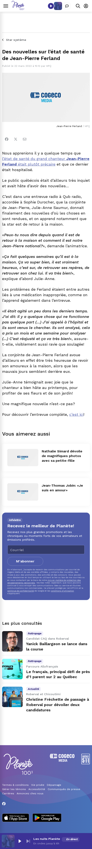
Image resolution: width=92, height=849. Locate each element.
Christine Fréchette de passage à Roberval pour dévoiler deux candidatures (57, 704)
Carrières (8, 793)
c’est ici (76, 414)
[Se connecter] (86, 6)
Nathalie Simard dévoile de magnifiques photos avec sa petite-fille (62, 456)
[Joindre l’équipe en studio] (67, 6)
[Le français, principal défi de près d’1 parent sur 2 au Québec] (12, 669)
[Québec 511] (85, 763)
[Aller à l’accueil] (18, 9)
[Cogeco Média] (62, 761)
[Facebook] (6, 139)
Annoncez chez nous (30, 793)
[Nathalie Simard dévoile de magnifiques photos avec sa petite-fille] (22, 457)
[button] (19, 841)
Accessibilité (36, 789)
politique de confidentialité (20, 591)
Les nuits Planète (46, 838)
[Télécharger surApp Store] (15, 818)
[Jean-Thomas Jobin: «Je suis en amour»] (22, 491)
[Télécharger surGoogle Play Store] (47, 818)
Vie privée (37, 784)
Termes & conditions (15, 784)
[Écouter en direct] (50, 6)
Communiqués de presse (64, 789)
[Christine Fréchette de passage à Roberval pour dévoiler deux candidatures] (12, 697)
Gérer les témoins (14, 789)
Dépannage (54, 784)
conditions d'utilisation (62, 591)
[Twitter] (15, 139)
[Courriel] (24, 139)
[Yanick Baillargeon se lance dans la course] (12, 641)
